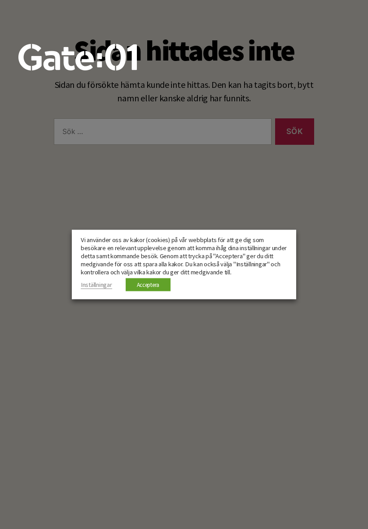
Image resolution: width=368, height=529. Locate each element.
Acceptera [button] (148, 285)
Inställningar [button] (96, 285)
